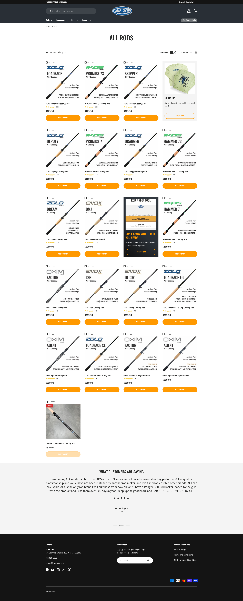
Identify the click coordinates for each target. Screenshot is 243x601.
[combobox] (71, 11)
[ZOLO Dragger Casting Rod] (141, 150)
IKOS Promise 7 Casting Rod (97, 171)
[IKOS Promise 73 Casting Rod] (102, 82)
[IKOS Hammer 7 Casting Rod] (180, 217)
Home (47, 26)
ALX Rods (53, 592)
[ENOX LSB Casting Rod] (102, 286)
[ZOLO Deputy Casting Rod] (63, 150)
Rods (48, 20)
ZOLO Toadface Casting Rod (57, 103)
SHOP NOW (180, 116)
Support (85, 20)
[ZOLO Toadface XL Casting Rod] (102, 353)
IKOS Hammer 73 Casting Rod (175, 171)
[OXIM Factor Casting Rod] (63, 286)
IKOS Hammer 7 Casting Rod (175, 239)
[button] (196, 11)
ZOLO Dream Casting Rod (56, 239)
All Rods (54, 26)
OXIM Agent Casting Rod (56, 375)
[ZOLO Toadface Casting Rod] (63, 82)
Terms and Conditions (183, 554)
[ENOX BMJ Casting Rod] (102, 217)
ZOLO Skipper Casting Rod (135, 103)
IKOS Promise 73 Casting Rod (97, 103)
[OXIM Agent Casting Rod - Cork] (180, 353)
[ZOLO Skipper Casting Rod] (141, 82)
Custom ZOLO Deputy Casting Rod (60, 443)
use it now (141, 252)
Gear (73, 20)
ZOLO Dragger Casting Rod (135, 171)
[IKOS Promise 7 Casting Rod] (102, 150)
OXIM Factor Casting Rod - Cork (137, 375)
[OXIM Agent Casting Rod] (63, 353)
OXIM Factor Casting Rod (56, 307)
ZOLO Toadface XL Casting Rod (98, 375)
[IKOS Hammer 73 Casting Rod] (180, 150)
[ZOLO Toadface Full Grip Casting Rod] (180, 286)
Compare (164, 52)
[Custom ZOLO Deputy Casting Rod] (63, 421)
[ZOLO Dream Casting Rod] (63, 217)
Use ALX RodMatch (186, 2)
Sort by (49, 52)
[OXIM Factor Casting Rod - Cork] (141, 353)
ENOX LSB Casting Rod (94, 307)
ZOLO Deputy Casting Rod (57, 171)
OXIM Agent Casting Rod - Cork (176, 375)
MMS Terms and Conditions (185, 560)
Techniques (60, 20)
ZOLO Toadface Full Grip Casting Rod (178, 307)
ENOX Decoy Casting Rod (134, 307)
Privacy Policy (180, 549)
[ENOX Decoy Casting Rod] (141, 286)
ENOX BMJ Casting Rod (95, 239)
